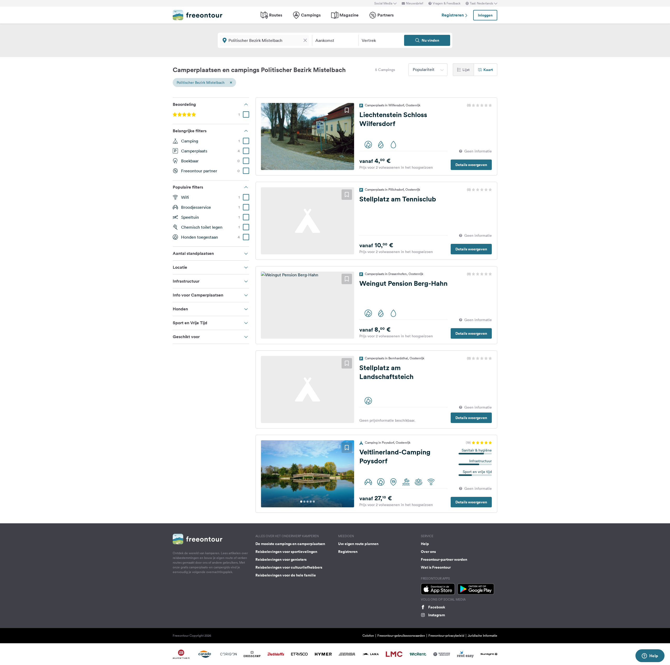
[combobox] (428, 69)
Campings (311, 15)
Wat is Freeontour (436, 567)
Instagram (436, 615)
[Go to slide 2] (304, 502)
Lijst (466, 69)
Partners (385, 15)
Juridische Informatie (482, 635)
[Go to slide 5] (314, 502)
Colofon (368, 635)
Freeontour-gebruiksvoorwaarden (401, 635)
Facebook (436, 607)
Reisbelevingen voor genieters (280, 559)
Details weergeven (471, 164)
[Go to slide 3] (307, 502)
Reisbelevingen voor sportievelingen (286, 551)
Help (425, 543)
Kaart (488, 69)
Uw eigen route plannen (358, 543)
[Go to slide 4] (311, 502)
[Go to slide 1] (301, 502)
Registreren (453, 15)
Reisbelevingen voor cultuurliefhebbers (288, 567)
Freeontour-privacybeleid (446, 635)
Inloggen (485, 15)
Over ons (428, 551)
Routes (275, 15)
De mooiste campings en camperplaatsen (290, 543)
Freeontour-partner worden (444, 559)
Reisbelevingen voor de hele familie (285, 575)
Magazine (349, 15)
